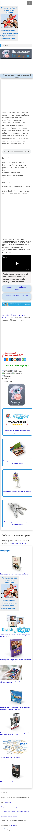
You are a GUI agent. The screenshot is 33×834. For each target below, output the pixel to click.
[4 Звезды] (17, 373)
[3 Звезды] (7, 373)
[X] (12, 359)
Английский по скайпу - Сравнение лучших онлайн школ (15, 635)
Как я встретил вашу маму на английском (14, 574)
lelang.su (7, 802)
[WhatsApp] (23, 359)
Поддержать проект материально (11, 807)
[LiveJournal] (17, 359)
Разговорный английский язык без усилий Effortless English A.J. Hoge (14, 733)
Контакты (13, 825)
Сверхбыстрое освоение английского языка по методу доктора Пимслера (15, 708)
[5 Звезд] (6, 376)
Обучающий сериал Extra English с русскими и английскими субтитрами (15, 660)
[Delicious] (25, 359)
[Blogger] (15, 359)
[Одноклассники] (7, 359)
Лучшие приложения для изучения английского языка (12, 681)
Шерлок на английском (8, 782)
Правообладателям (8, 811)
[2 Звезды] (17, 371)
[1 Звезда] (7, 371)
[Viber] (20, 359)
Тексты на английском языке (10, 757)
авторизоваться (19, 543)
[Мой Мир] (10, 359)
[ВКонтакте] (5, 359)
